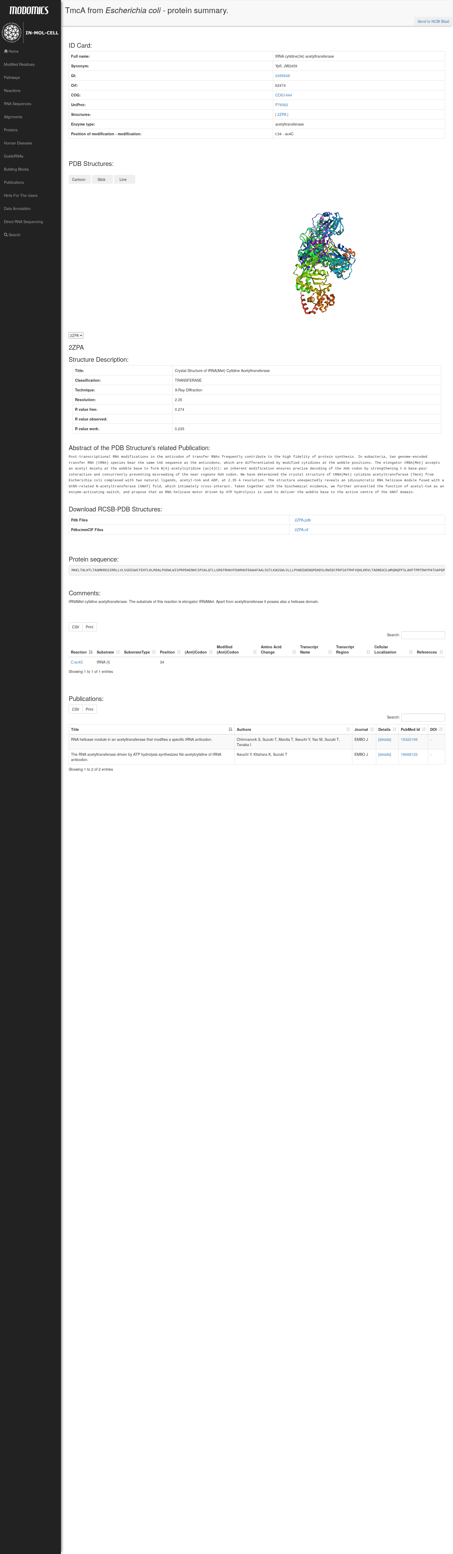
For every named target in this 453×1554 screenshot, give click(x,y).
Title (75, 729)
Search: (393, 634)
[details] (384, 739)
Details (384, 729)
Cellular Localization (385, 649)
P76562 (281, 104)
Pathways (12, 77)
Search (14, 234)
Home (13, 51)
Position (167, 652)
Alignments (13, 116)
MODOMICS (28, 10)
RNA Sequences (17, 103)
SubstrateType (137, 652)
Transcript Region (345, 649)
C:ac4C (77, 662)
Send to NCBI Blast (433, 21)
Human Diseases (18, 142)
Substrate (105, 652)
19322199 (409, 739)
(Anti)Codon (196, 652)
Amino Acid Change (271, 649)
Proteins (11, 129)
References (427, 652)
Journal (361, 729)
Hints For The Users (20, 195)
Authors (244, 729)
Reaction (79, 652)
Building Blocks (16, 169)
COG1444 (283, 95)
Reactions (12, 90)
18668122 (409, 754)
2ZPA (281, 114)
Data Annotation (17, 208)
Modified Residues (19, 64)
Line (124, 179)
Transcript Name (309, 649)
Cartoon (80, 179)
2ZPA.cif (302, 529)
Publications (14, 182)
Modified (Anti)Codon (228, 649)
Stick (102, 179)
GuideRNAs (13, 156)
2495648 (282, 75)
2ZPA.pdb (304, 519)
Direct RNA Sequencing (23, 221)
